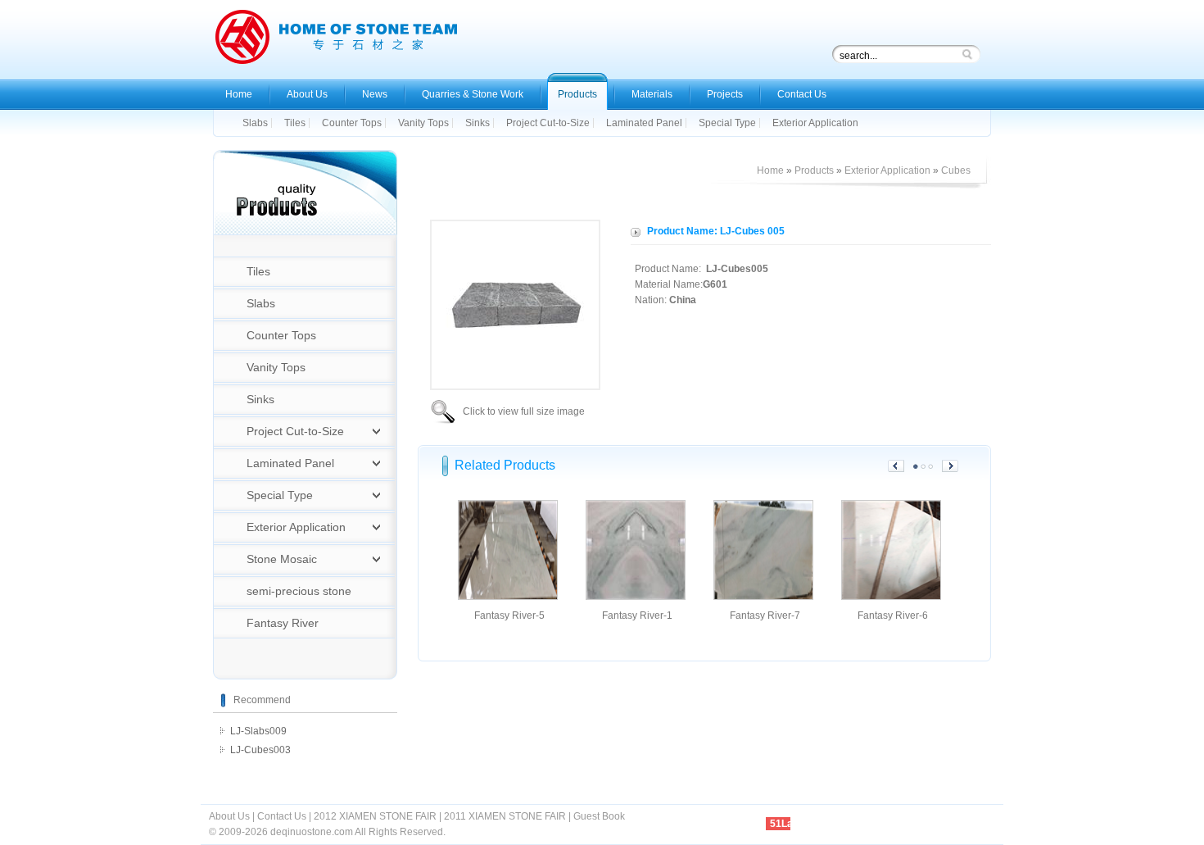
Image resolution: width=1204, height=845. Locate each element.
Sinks (260, 399)
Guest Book (599, 816)
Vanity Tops (276, 367)
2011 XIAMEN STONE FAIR (505, 816)
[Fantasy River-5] (508, 596)
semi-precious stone (299, 590)
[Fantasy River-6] (891, 596)
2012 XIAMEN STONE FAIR (375, 816)
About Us (229, 816)
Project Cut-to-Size (295, 431)
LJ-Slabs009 (258, 731)
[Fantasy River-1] (636, 596)
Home (770, 170)
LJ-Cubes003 (260, 750)
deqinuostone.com (311, 832)
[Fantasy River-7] (763, 596)
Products (814, 170)
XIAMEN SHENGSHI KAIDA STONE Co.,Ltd (336, 41)
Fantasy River (283, 622)
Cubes (956, 170)
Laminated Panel (290, 463)
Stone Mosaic (282, 559)
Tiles (258, 271)
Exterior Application (296, 527)
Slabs (261, 303)
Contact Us (281, 816)
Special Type (280, 495)
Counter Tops (281, 335)
